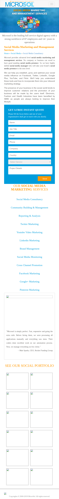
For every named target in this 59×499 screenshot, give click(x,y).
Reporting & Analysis (29, 215)
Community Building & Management (29, 207)
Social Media (16, 53)
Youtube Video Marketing (29, 232)
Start (28, 356)
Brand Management (29, 248)
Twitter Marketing (29, 224)
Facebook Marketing (29, 273)
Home (6, 53)
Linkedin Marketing (30, 240)
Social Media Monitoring (29, 257)
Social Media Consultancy (29, 199)
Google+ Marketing (29, 281)
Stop (30, 356)
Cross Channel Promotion (29, 265)
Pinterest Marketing (29, 289)
